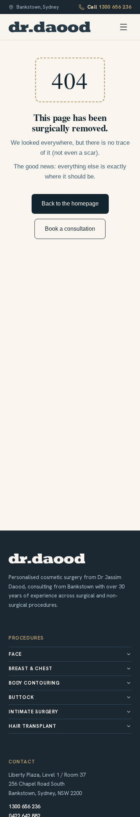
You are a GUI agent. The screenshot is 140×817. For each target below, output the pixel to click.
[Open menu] (123, 27)
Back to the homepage (70, 203)
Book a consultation (70, 229)
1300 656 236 (24, 806)
